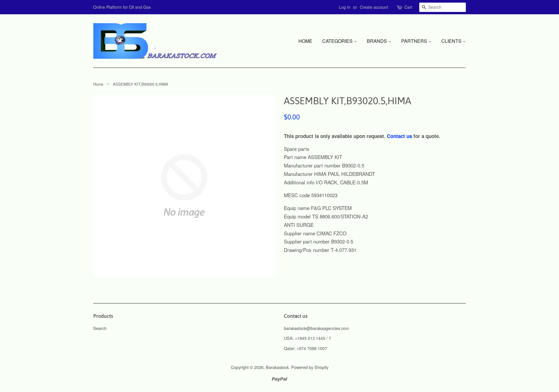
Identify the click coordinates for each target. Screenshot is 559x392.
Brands (377, 41)
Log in (344, 7)
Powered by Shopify (309, 367)
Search (100, 328)
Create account (374, 7)
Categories (338, 41)
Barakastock (277, 367)
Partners (414, 41)
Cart (408, 7)
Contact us (399, 136)
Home (305, 41)
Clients (452, 41)
